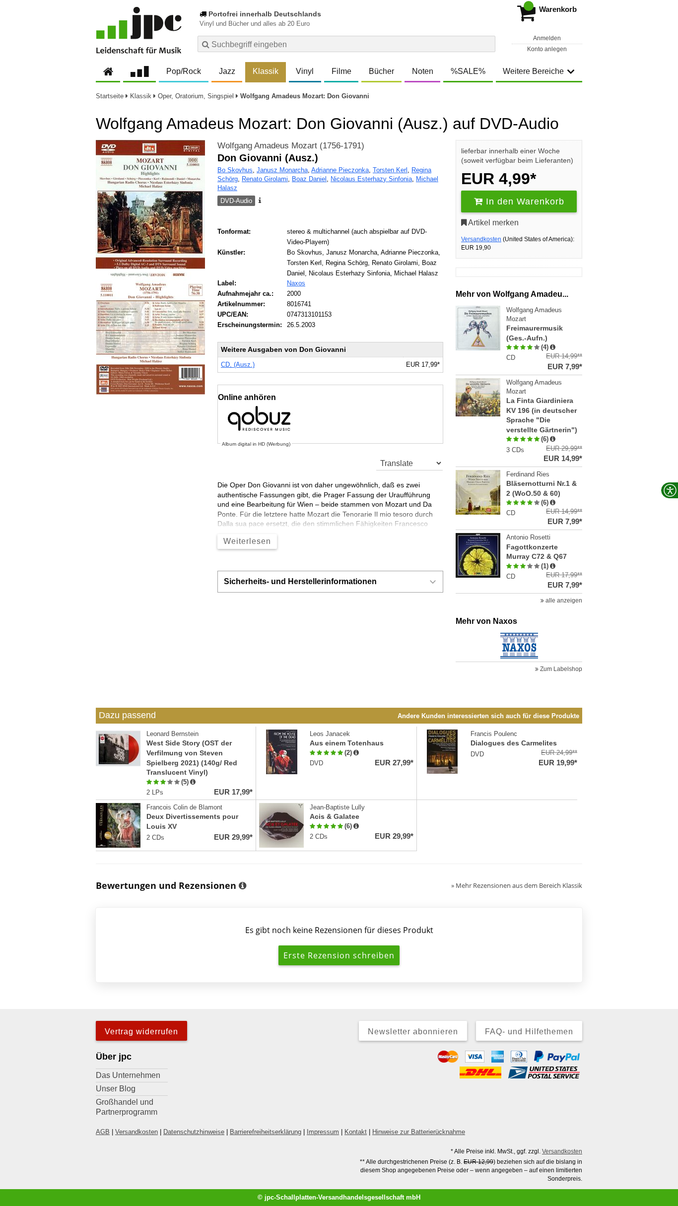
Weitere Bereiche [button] (533, 71)
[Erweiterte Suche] (486, 44)
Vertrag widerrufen (141, 1031)
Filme (341, 71)
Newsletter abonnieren (413, 1031)
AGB (103, 1132)
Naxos (296, 283)
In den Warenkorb (523, 201)
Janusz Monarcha (282, 170)
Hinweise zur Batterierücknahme (418, 1132)
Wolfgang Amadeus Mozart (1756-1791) (290, 145)
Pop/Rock (183, 71)
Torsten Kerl (390, 170)
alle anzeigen (563, 600)
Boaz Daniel (309, 179)
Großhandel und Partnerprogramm (126, 1107)
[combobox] (346, 44)
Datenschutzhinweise (193, 1132)
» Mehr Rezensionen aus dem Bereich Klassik (516, 885)
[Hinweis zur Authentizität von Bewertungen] (552, 347)
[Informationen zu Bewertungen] (242, 885)
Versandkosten (481, 239)
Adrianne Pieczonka (340, 170)
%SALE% (468, 71)
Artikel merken (493, 222)
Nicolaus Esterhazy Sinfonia (371, 179)
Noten (422, 71)
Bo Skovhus (235, 170)
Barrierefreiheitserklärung (265, 1132)
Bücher (381, 71)
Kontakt (355, 1132)
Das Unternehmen (128, 1075)
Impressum (323, 1132)
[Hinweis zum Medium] (259, 201)
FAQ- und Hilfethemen (529, 1031)
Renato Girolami (265, 179)
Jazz (227, 71)
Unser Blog (116, 1088)
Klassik (265, 71)
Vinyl (305, 71)
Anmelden (547, 38)
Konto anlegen (547, 49)
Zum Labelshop (560, 669)
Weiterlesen (247, 541)
